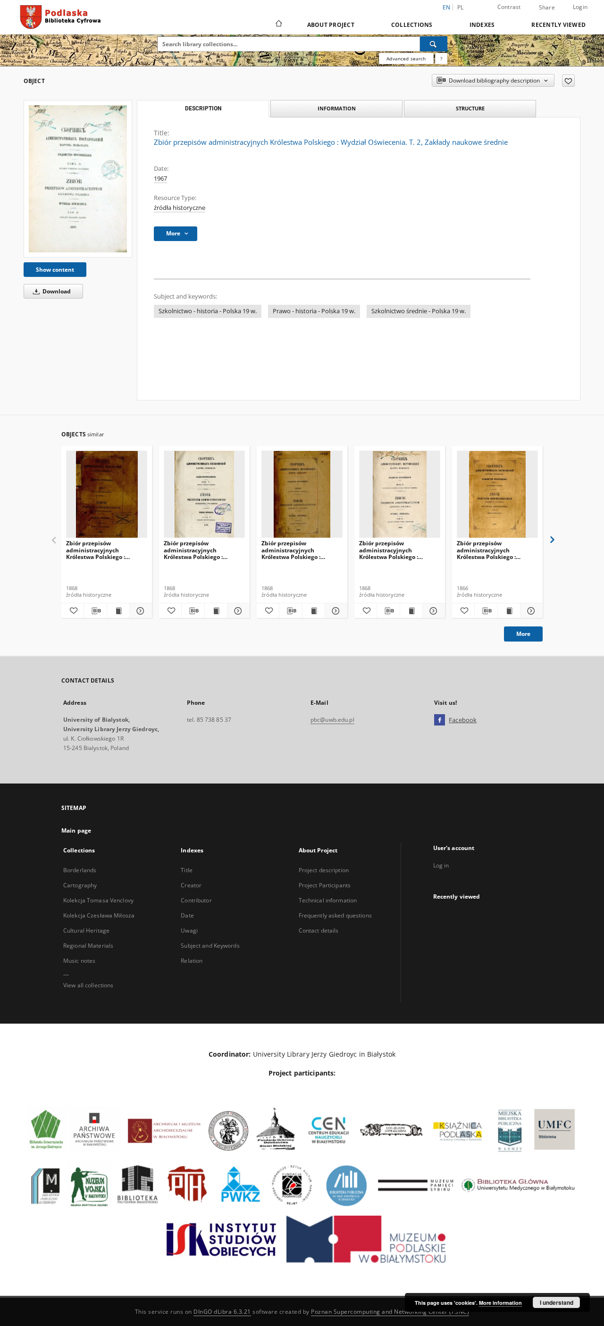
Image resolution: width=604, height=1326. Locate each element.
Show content (55, 270)
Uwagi (189, 930)
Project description (324, 870)
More (523, 634)
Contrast (509, 7)
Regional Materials (88, 946)
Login (580, 7)
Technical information (328, 900)
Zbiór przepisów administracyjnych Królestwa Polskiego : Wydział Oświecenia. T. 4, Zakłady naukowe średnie (102, 549)
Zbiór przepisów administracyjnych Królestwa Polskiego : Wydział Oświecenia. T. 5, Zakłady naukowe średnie (199, 549)
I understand (556, 1302)
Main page (76, 830)
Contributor (196, 900)
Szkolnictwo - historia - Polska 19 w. (208, 311)
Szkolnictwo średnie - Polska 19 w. (418, 311)
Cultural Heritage (86, 930)
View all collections (88, 985)
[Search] (433, 43)
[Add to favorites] (568, 81)
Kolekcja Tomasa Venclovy (98, 900)
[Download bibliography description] (95, 611)
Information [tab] (337, 108)
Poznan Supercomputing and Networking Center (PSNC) (390, 1312)
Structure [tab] (470, 108)
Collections (412, 25)
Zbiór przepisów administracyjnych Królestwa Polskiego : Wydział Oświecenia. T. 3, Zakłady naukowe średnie (297, 549)
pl (460, 7)
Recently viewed (558, 25)
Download (56, 291)
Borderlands (79, 870)
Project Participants (325, 885)
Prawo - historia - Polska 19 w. (314, 311)
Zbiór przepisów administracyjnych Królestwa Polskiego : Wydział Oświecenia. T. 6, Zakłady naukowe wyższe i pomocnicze (396, 549)
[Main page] (278, 24)
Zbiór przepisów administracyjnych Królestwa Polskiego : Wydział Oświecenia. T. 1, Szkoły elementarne (492, 549)
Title (187, 870)
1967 (160, 179)
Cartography (80, 885)
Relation (191, 961)
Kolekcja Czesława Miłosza (98, 915)
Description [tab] (203, 108)
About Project (330, 25)
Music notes (79, 961)
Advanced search (406, 58)
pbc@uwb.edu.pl (332, 720)
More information (500, 1302)
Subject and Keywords (210, 946)
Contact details (319, 930)
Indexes (482, 25)
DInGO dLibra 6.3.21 (222, 1312)
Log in (441, 865)
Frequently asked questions (335, 915)
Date (187, 915)
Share (547, 7)
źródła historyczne (179, 208)
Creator (191, 885)
